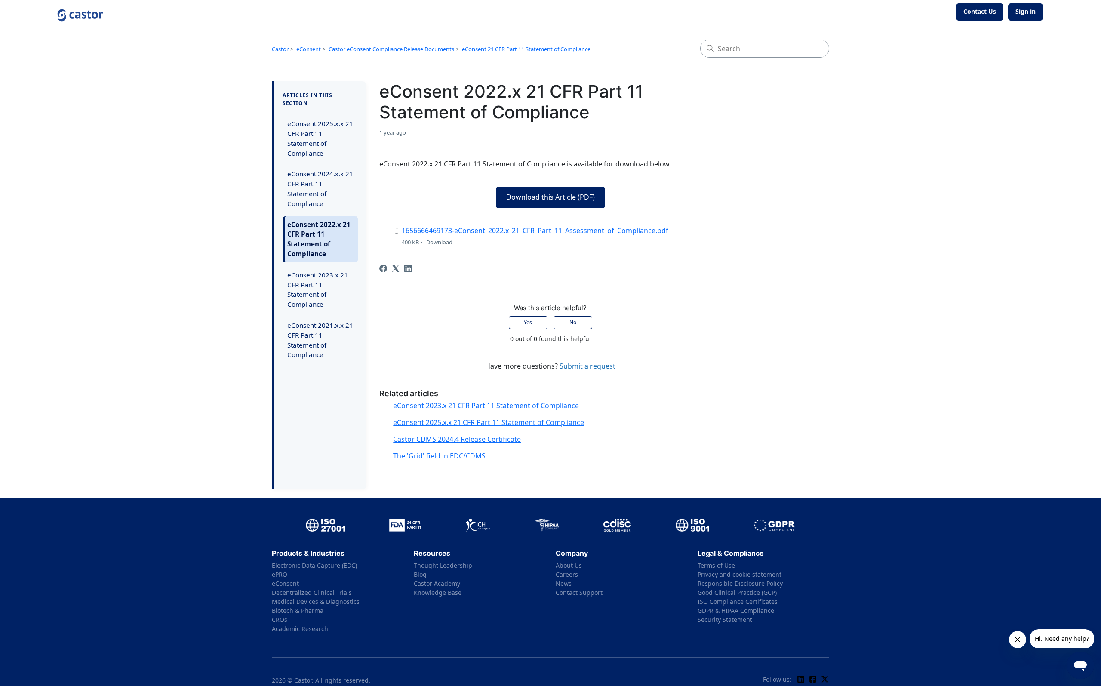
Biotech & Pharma (297, 610)
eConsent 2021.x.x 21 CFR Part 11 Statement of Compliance (320, 340)
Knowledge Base (437, 592)
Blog (420, 574)
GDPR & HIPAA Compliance (736, 610)
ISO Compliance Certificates (738, 601)
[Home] (80, 15)
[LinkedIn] (408, 268)
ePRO (279, 574)
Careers (567, 574)
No (572, 322)
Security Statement (725, 619)
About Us (569, 565)
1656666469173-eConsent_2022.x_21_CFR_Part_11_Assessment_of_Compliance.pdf (535, 230)
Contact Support (579, 592)
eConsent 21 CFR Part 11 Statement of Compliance (526, 49)
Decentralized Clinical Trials (312, 592)
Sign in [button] (1025, 11)
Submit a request (587, 366)
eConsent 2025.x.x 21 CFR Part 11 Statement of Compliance (320, 138)
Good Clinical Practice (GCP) (737, 592)
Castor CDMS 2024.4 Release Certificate (457, 439)
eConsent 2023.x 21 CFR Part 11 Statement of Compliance (317, 289)
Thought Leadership (443, 565)
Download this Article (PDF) (550, 197)
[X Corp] (396, 268)
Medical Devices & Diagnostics (316, 601)
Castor (280, 49)
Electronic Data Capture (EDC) (314, 565)
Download (439, 242)
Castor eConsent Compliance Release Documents (391, 49)
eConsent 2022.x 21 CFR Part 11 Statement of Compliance (319, 239)
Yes (528, 322)
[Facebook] (383, 268)
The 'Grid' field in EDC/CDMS (439, 456)
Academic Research (300, 628)
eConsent (308, 49)
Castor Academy (437, 583)
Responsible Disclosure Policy (740, 583)
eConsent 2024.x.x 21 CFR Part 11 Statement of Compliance (320, 188)
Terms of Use (716, 565)
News (564, 583)
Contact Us (979, 11)
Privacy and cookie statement (739, 574)
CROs (279, 619)
